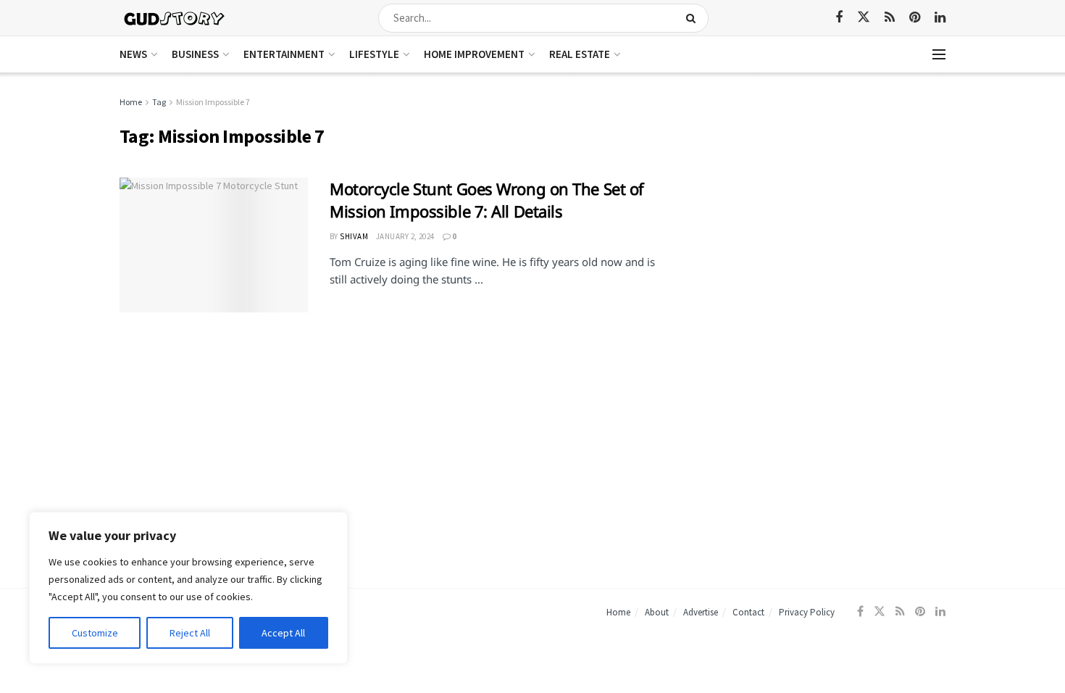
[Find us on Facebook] (839, 17)
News (133, 54)
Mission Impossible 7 (213, 101)
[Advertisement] (820, 195)
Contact (748, 612)
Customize (95, 632)
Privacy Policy (807, 612)
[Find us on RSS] (890, 17)
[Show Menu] (938, 54)
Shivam (354, 236)
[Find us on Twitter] (863, 17)
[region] (188, 588)
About (657, 612)
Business (195, 54)
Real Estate (579, 54)
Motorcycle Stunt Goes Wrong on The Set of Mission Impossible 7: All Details (487, 200)
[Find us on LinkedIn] (940, 17)
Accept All (283, 632)
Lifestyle (374, 54)
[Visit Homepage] (175, 17)
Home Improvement (474, 54)
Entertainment (284, 54)
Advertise (700, 612)
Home (131, 101)
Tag (159, 101)
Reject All (190, 632)
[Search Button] (694, 18)
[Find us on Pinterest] (914, 17)
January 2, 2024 (405, 236)
